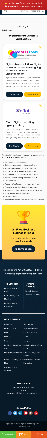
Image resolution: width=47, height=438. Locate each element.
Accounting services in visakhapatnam (21, 174)
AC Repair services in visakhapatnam (20, 171)
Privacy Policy (10, 328)
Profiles (7, 336)
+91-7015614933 (27, 387)
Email (26, 434)
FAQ (6, 332)
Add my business (23, 248)
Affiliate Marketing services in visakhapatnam (24, 190)
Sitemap (27, 341)
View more (33, 94)
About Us (8, 324)
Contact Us (28, 324)
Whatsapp (10, 434)
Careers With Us (30, 332)
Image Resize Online (13, 352)
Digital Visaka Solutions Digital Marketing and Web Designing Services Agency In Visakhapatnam (23, 69)
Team (26, 336)
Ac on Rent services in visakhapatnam (21, 168)
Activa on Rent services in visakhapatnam (22, 184)
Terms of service (31, 328)
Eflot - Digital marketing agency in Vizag (20, 123)
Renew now (11, 6)
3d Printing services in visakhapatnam (21, 165)
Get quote (14, 94)
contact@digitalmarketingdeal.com (23, 393)
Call (41, 434)
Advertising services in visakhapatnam (21, 187)
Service (7, 341)
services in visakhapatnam (16, 162)
